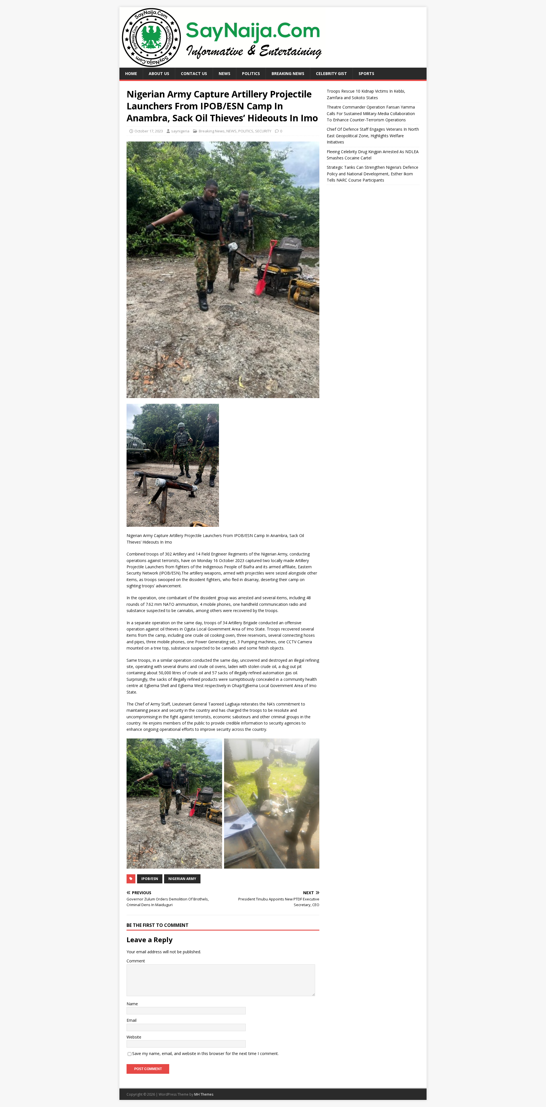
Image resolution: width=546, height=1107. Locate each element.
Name (132, 1003)
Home (131, 73)
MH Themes (203, 1094)
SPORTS (366, 73)
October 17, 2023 (149, 131)
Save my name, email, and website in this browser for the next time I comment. (205, 1053)
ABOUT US (159, 73)
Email (131, 1020)
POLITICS (251, 73)
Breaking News (288, 73)
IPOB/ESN (149, 878)
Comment (136, 961)
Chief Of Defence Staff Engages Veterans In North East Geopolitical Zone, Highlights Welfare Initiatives (373, 135)
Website (134, 1037)
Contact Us (194, 73)
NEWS (224, 73)
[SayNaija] (222, 64)
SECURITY (263, 131)
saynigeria (180, 131)
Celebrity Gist (331, 73)
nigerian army (182, 878)
